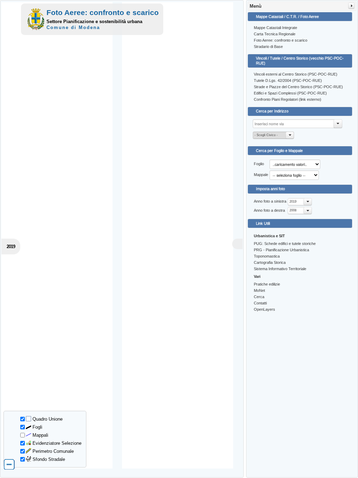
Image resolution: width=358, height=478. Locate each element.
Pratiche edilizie (267, 284)
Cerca (259, 297)
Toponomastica (267, 256)
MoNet (259, 290)
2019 (292, 201)
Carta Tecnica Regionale (274, 34)
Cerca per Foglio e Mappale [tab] (279, 150)
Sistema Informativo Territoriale (280, 269)
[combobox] (300, 201)
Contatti (260, 303)
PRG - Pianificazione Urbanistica (281, 250)
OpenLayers (264, 309)
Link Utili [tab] (263, 223)
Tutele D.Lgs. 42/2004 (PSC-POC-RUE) (288, 80)
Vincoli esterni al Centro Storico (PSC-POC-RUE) (295, 74)
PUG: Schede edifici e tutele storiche (285, 243)
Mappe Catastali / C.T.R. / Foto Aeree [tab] (287, 16)
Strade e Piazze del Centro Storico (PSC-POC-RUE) (298, 87)
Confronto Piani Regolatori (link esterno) (287, 99)
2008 (292, 210)
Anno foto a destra (269, 210)
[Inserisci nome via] (338, 123)
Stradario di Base (268, 46)
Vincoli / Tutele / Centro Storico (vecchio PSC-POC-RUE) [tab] (300, 60)
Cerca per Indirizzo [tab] (272, 111)
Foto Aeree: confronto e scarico (280, 40)
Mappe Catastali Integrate (275, 28)
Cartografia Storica (270, 262)
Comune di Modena (73, 27)
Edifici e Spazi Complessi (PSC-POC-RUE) (290, 93)
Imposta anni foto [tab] (270, 189)
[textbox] (297, 123)
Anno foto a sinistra (270, 201)
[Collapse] (351, 5)
